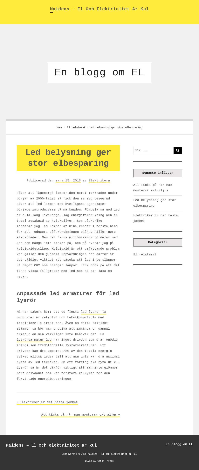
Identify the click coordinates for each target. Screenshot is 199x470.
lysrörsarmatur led (34, 340)
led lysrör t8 (93, 312)
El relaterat (76, 127)
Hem (60, 127)
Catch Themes (105, 461)
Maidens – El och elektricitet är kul (99, 9)
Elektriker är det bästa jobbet (49, 402)
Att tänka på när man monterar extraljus (79, 415)
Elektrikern (99, 180)
